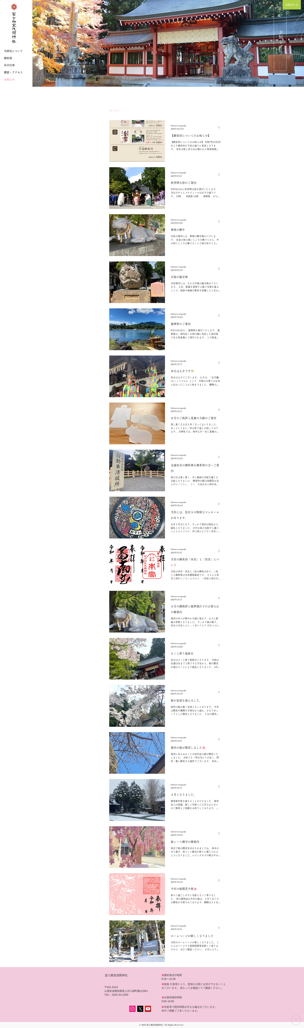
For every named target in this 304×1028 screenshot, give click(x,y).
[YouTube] (148, 1009)
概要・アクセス (13, 72)
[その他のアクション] (220, 127)
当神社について (13, 51)
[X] (140, 1009)
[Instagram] (132, 1009)
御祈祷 (8, 58)
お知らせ (9, 79)
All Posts (114, 110)
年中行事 (9, 65)
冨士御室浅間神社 (116, 975)
